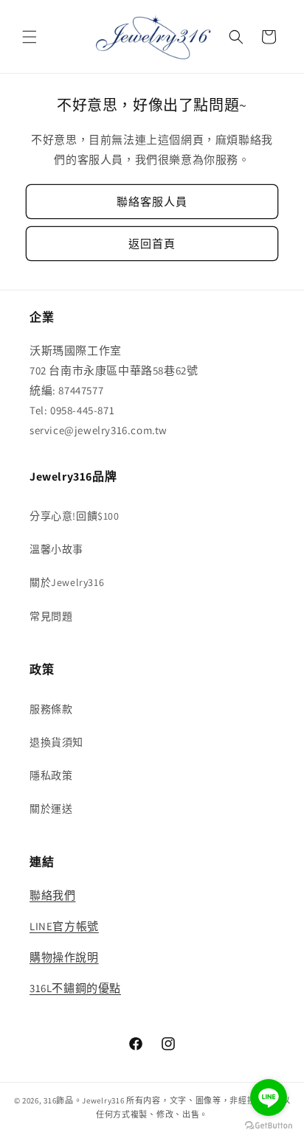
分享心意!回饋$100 (75, 516)
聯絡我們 (52, 895)
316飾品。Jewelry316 (84, 1100)
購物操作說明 (64, 957)
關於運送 (51, 808)
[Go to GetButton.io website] (268, 1126)
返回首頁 (152, 244)
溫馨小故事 (56, 549)
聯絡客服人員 (152, 202)
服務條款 (51, 709)
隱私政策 (51, 775)
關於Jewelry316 (67, 582)
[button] (29, 37)
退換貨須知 (56, 742)
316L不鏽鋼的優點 (75, 988)
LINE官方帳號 (64, 926)
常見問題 (51, 616)
